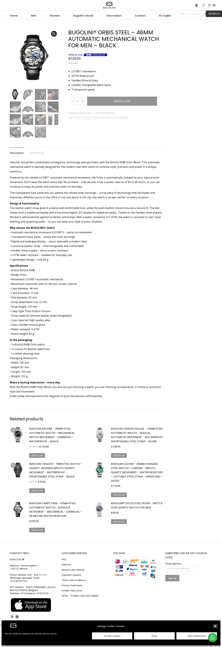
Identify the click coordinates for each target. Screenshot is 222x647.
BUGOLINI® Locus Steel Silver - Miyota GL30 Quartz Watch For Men (137, 505)
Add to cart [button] (37, 455)
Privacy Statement (72, 585)
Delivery (66, 564)
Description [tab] (17, 153)
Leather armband (120, 118)
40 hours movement (83, 118)
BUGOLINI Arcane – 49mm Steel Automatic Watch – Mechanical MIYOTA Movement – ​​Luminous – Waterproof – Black (52, 435)
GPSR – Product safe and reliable (80, 595)
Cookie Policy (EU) (72, 590)
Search (214, 13)
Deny (154, 636)
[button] (215, 626)
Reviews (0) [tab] (37, 153)
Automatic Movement (102, 118)
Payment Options (71, 574)
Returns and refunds (73, 569)
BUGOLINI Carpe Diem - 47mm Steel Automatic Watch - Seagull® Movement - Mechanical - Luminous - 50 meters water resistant (55, 509)
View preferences (196, 636)
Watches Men (85, 113)
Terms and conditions (74, 580)
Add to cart (122, 101)
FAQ (64, 559)
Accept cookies (112, 636)
